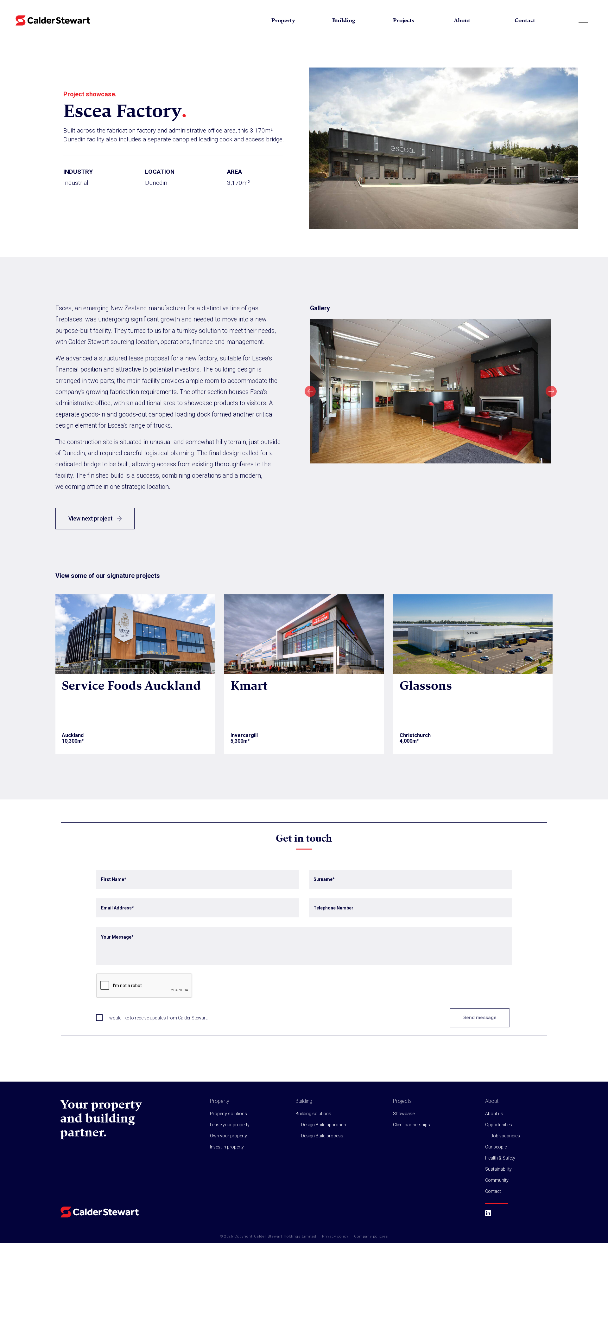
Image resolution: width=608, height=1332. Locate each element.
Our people (496, 1146)
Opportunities (498, 1124)
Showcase (404, 1113)
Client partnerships (411, 1124)
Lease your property (230, 1124)
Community (497, 1180)
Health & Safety (500, 1158)
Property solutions (228, 1113)
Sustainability (498, 1169)
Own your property (228, 1135)
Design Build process (322, 1135)
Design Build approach (323, 1124)
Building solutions (313, 1113)
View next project (91, 518)
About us (494, 1113)
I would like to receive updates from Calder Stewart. (157, 1017)
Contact (525, 20)
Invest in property (227, 1146)
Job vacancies (505, 1135)
